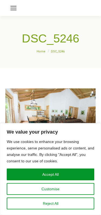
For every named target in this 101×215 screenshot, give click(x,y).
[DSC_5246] (50, 118)
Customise (50, 189)
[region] (50, 169)
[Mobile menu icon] (13, 8)
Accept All (50, 174)
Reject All (50, 203)
